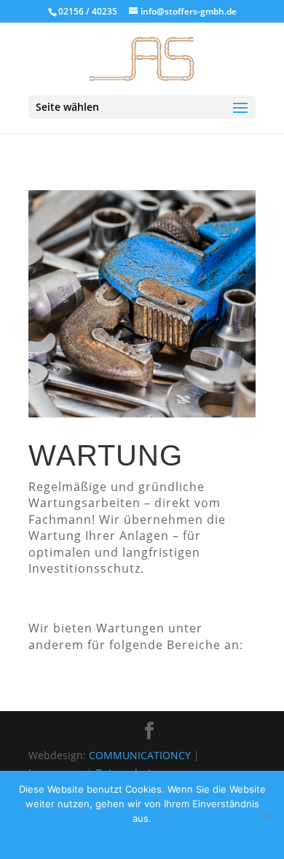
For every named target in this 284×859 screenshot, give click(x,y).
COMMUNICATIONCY (140, 755)
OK (97, 837)
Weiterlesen (167, 837)
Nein (122, 837)
